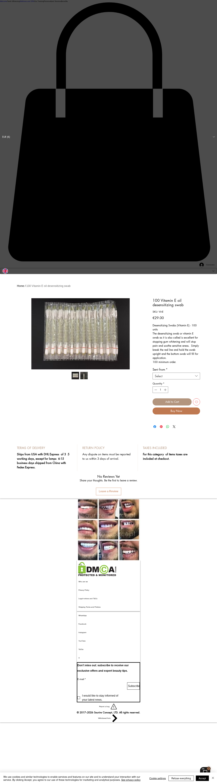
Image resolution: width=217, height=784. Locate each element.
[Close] (213, 778)
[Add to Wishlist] (196, 401)
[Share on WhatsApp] (168, 427)
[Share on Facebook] (155, 427)
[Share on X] (174, 427)
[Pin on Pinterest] (161, 427)
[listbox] (108, 137)
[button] (108, 137)
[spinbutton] (160, 390)
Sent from (160, 369)
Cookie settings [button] (157, 778)
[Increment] (165, 390)
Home (20, 285)
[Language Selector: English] (108, 271)
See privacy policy (131, 779)
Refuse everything (181, 778)
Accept (202, 778)
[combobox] (176, 376)
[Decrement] (155, 390)
